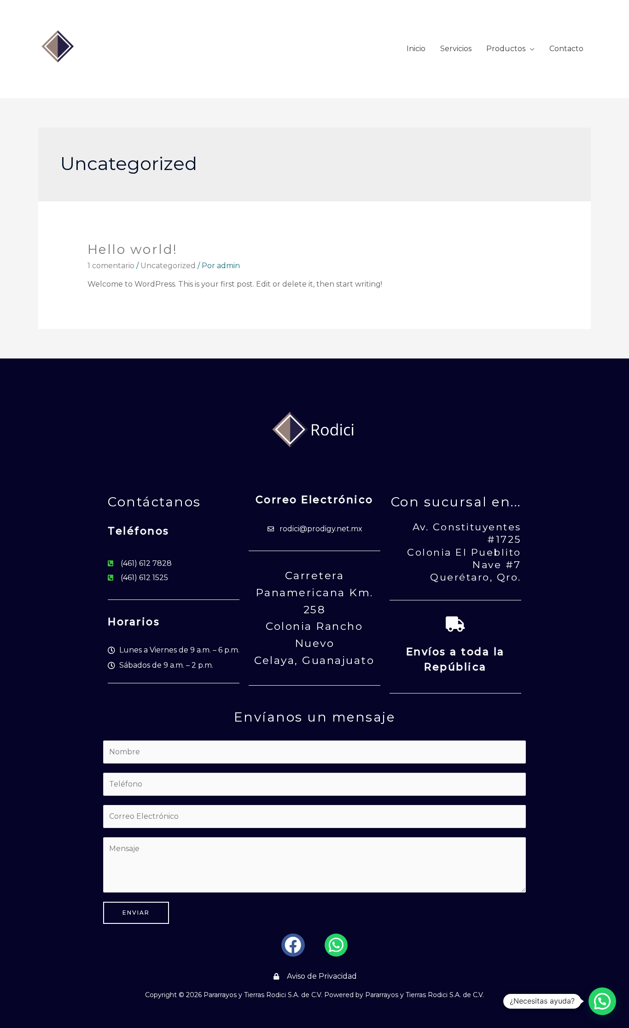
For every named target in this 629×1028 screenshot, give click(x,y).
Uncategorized (168, 265)
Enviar (136, 912)
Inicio (416, 48)
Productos (505, 48)
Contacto (566, 48)
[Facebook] (292, 945)
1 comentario (110, 265)
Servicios (456, 48)
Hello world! (132, 249)
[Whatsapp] (336, 945)
